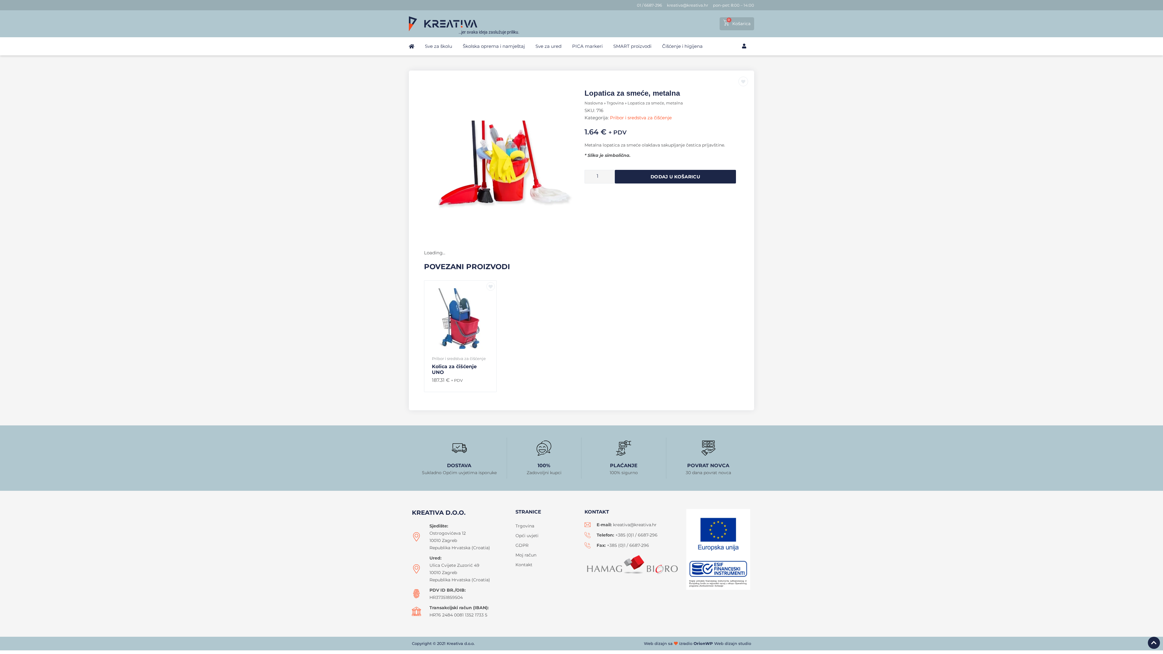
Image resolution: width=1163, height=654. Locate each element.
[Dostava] (459, 448)
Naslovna (594, 103)
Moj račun (525, 555)
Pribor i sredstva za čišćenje (641, 118)
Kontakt (523, 564)
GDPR (521, 545)
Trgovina (615, 103)
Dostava (459, 465)
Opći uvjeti (526, 535)
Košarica (741, 23)
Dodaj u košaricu (675, 177)
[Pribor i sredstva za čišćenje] (502, 164)
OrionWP (703, 643)
